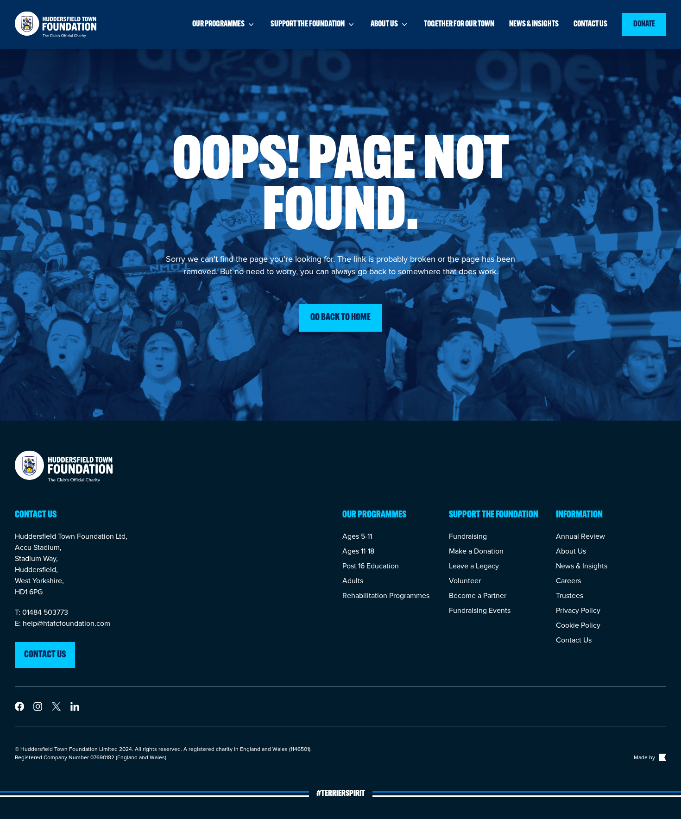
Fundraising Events (480, 610)
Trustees (569, 595)
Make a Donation (476, 551)
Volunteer (465, 580)
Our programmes (218, 24)
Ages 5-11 (357, 536)
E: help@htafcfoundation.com (62, 623)
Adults (352, 580)
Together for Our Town (459, 24)
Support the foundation (308, 24)
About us (384, 24)
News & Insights (581, 566)
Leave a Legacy (474, 566)
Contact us (590, 24)
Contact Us (574, 640)
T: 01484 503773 (41, 612)
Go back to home (340, 317)
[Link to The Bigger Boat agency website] (661, 757)
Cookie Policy (578, 625)
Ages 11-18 (358, 551)
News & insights (534, 24)
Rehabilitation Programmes (385, 595)
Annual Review (580, 536)
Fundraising (468, 536)
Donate (644, 24)
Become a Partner (477, 595)
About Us (571, 551)
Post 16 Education (370, 566)
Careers (568, 580)
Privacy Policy (578, 610)
